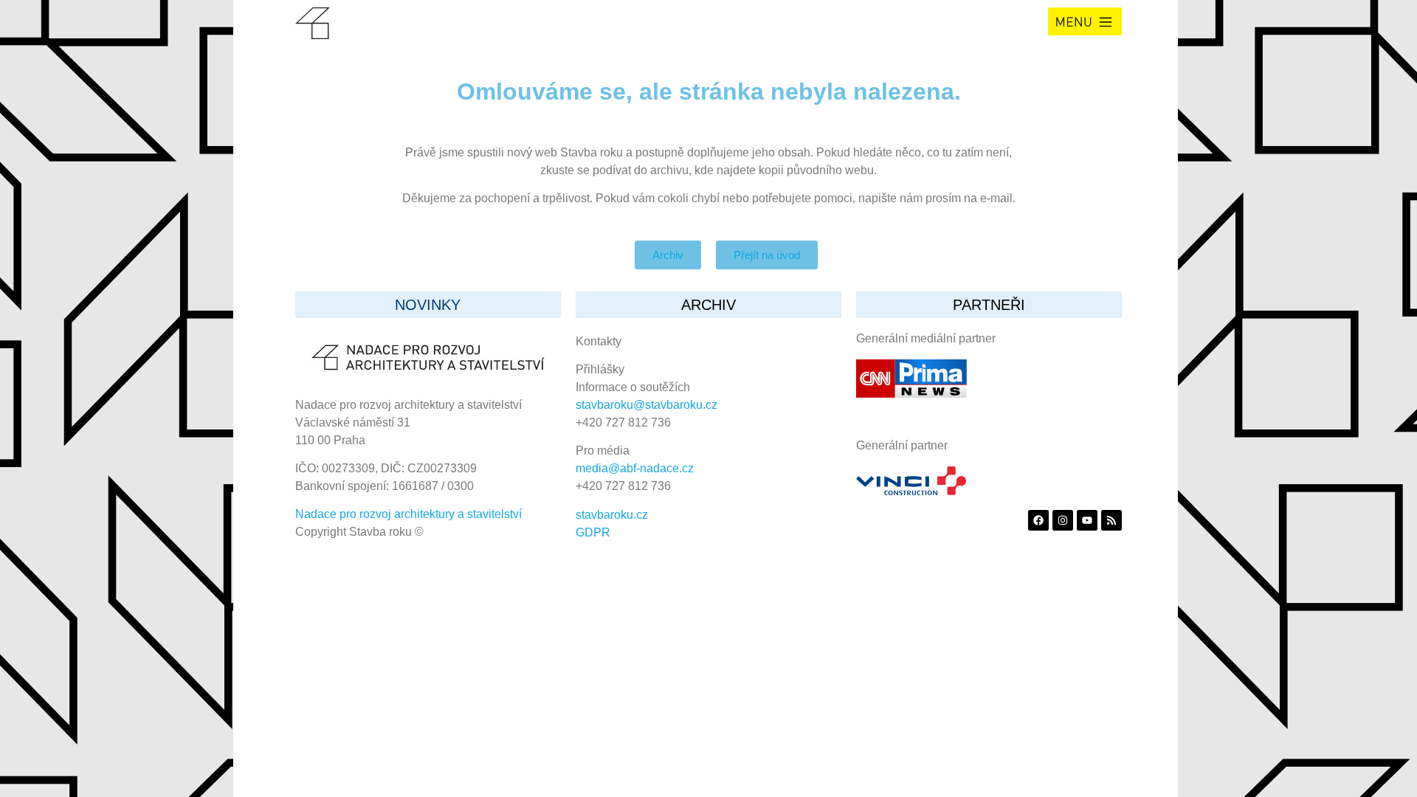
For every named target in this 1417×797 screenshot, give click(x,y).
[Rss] (1111, 520)
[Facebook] (1038, 520)
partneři (989, 305)
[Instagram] (1062, 520)
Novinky (428, 305)
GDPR (593, 532)
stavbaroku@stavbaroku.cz (646, 404)
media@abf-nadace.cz (635, 468)
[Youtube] (1087, 520)
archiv (708, 305)
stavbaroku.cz (612, 514)
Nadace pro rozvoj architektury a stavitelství (408, 514)
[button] (1085, 21)
